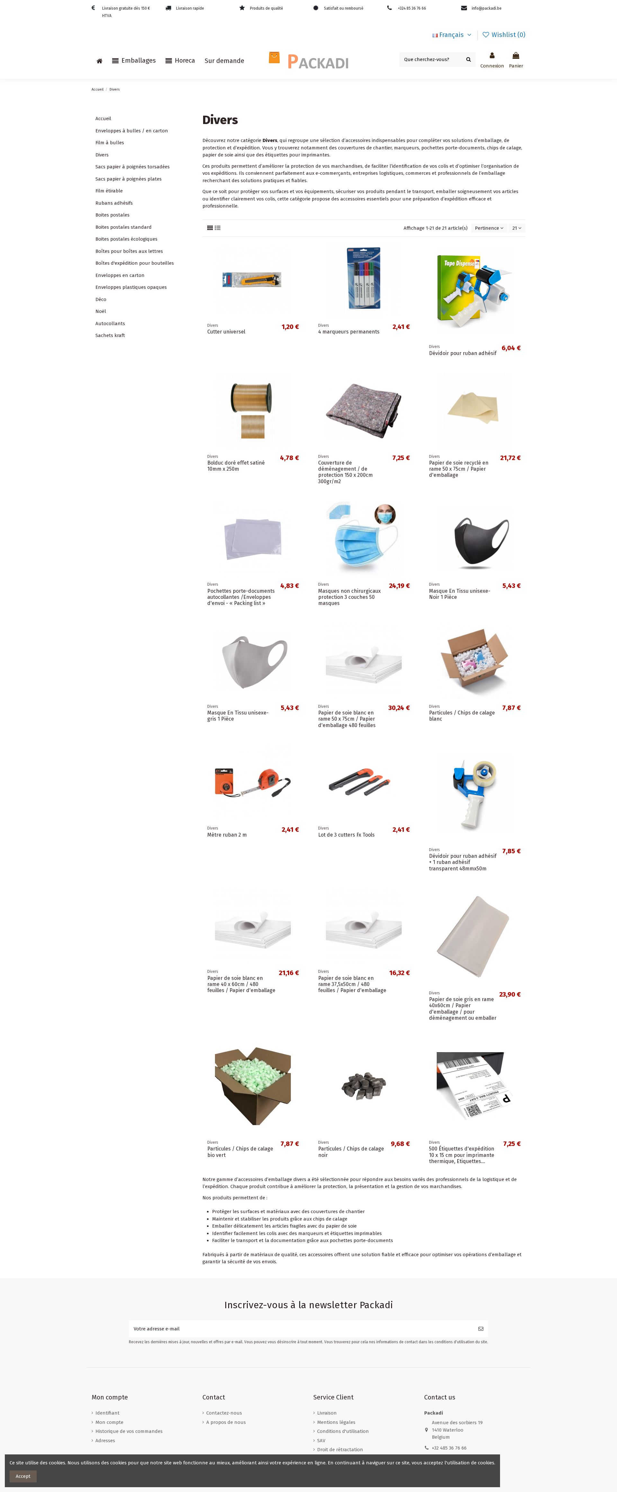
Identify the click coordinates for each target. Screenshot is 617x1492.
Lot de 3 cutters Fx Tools (346, 835)
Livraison (327, 1413)
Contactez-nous (224, 1413)
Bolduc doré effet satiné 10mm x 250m (236, 466)
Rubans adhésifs (114, 203)
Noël (100, 311)
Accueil (103, 118)
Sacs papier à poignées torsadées (132, 167)
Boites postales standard (123, 227)
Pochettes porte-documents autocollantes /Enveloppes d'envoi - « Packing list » (241, 597)
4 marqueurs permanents (349, 332)
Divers (102, 155)
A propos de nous (226, 1422)
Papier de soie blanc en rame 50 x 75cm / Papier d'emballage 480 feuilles (347, 719)
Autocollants (110, 323)
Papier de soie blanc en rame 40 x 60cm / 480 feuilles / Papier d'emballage (241, 984)
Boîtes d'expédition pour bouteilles (134, 263)
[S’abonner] (481, 1328)
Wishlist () (507, 35)
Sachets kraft (110, 335)
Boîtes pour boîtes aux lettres (129, 251)
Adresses (105, 1440)
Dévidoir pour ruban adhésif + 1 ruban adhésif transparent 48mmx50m (462, 862)
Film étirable (109, 191)
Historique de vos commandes (129, 1431)
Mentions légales (336, 1422)
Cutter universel (226, 332)
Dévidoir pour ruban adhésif (462, 353)
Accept (23, 1476)
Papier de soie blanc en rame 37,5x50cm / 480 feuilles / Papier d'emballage (352, 984)
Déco (100, 299)
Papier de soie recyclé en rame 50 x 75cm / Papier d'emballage (458, 469)
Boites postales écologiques (126, 239)
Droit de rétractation (340, 1449)
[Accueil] (99, 60)
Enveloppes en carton (120, 275)
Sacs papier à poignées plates (128, 179)
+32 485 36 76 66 (449, 1448)
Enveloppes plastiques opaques (131, 287)
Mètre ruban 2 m (227, 835)
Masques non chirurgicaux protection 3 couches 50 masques (349, 597)
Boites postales (112, 215)
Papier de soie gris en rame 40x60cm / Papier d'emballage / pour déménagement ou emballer (462, 1008)
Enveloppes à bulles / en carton (131, 131)
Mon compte (109, 1422)
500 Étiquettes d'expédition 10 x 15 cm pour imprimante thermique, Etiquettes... (461, 1155)
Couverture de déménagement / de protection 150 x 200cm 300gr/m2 (345, 472)
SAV (321, 1440)
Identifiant (107, 1413)
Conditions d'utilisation (343, 1431)
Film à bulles (109, 143)
